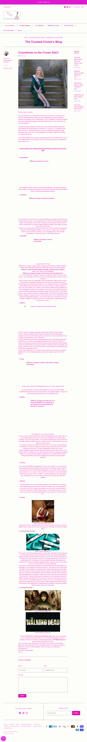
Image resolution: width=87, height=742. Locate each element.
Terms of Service (37, 726)
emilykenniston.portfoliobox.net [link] (58, 287)
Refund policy (8, 728)
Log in (78, 7)
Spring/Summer (24, 25)
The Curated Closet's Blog (36, 37)
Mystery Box (69, 25)
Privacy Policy (15, 726)
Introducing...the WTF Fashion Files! (79, 96)
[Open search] (5, 7)
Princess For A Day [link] (27, 341)
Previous (5, 68)
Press (17, 724)
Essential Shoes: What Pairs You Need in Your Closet (78, 61)
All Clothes (10, 25)
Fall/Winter (39, 25)
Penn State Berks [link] (28, 275)
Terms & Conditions (26, 726)
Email (45, 666)
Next (11, 68)
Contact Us (37, 724)
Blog (19, 30)
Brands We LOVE (53, 25)
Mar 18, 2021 (22, 55)
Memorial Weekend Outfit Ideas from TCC (78, 74)
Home (26, 37)
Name (19, 666)
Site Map (6, 726)
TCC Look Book (9, 30)
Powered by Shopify (8, 733)
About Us (11, 724)
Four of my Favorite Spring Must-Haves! (78, 106)
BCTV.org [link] (45, 298)
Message (20, 675)
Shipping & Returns (26, 724)
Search (8, 7)
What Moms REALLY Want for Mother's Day (78, 85)
